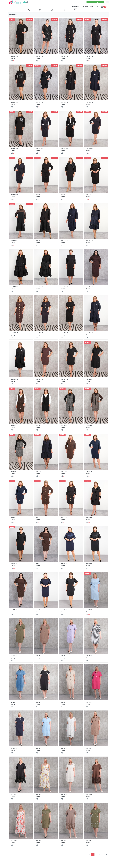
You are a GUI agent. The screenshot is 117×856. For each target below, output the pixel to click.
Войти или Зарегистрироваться (95, 2)
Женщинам (75, 7)
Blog (92, 7)
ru (107, 2)
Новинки (85, 7)
